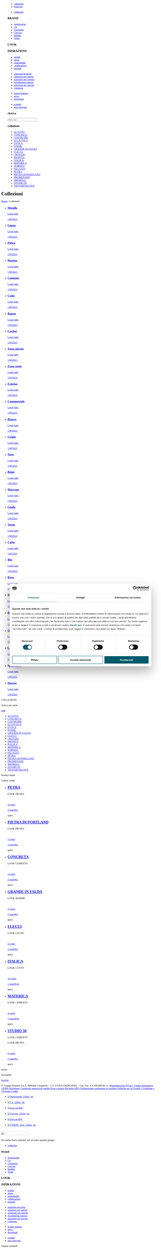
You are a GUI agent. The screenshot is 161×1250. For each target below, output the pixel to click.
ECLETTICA (21, 140)
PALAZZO (19, 168)
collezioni (18, 4)
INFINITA (19, 157)
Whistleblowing (117, 1085)
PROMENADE (22, 177)
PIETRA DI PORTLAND (27, 174)
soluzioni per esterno (24, 79)
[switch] (62, 647)
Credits (14, 1091)
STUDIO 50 (20, 183)
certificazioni (20, 65)
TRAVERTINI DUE (24, 185)
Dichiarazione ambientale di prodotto (98, 1088)
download (19, 99)
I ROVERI (19, 154)
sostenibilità (19, 62)
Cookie (137, 1085)
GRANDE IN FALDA (25, 149)
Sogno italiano (21, 93)
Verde (17, 38)
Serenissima (20, 24)
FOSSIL (18, 146)
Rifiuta (34, 659)
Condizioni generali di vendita (35, 1088)
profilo (17, 57)
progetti (17, 68)
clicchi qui (75, 625)
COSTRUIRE (21, 137)
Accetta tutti (126, 659)
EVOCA (18, 143)
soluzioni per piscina (24, 85)
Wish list (18, 6)
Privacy (129, 1085)
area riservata (20, 107)
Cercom (18, 32)
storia (16, 60)
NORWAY (19, 166)
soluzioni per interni (23, 76)
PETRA (18, 171)
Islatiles (17, 35)
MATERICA (20, 163)
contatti (17, 104)
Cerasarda (19, 30)
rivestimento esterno (24, 82)
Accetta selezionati (80, 659)
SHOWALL (20, 180)
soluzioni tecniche (23, 73)
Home (4, 201)
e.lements (18, 88)
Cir (15, 27)
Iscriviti (5, 1080)
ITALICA (19, 160)
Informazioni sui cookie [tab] (128, 597)
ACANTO (19, 132)
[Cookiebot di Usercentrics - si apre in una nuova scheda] (135, 588)
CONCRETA (21, 134)
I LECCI (18, 151)
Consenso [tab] (33, 597)
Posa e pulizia (57, 1088)
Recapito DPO (72, 1088)
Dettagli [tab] (80, 597)
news (16, 96)
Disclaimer (14, 1088)
